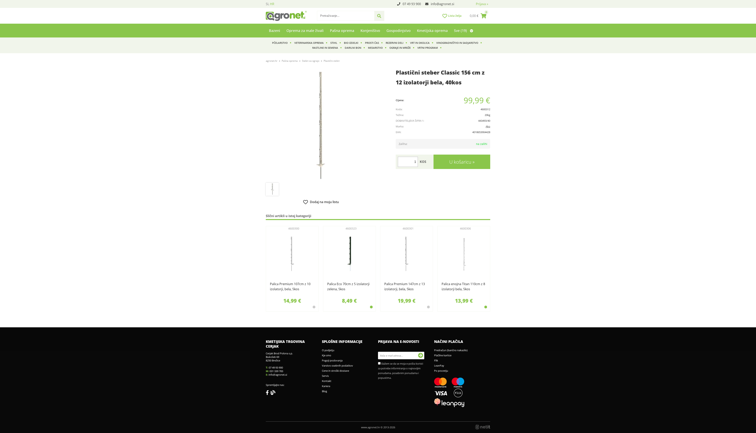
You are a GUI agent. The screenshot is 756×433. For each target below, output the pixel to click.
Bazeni (274, 30)
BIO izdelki (351, 43)
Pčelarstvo (280, 43)
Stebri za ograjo (310, 61)
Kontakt (326, 381)
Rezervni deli (394, 43)
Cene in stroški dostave (335, 370)
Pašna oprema (342, 30)
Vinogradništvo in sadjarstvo (457, 43)
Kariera (326, 386)
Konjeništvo (370, 30)
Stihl (333, 43)
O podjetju (328, 350)
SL (267, 4)
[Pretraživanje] (379, 16)
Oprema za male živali (305, 30)
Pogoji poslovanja (332, 360)
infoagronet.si (442, 4)
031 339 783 (276, 371)
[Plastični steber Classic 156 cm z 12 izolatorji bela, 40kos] (321, 125)
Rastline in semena (325, 47)
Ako (488, 126)
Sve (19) (461, 30)
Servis (325, 376)
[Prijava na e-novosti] (420, 355)
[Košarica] (478, 16)
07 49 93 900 (412, 4)
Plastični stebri (332, 61)
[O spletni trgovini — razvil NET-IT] (482, 427)
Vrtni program (427, 47)
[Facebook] (268, 393)
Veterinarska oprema (309, 43)
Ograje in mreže (400, 47)
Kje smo (326, 355)
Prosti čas (372, 43)
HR (272, 4)
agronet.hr (271, 61)
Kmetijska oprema (432, 30)
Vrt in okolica (420, 43)
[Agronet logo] (286, 16)
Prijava (482, 4)
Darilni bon (353, 47)
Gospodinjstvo (398, 30)
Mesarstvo (375, 47)
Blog (324, 391)
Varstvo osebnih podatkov (337, 365)
